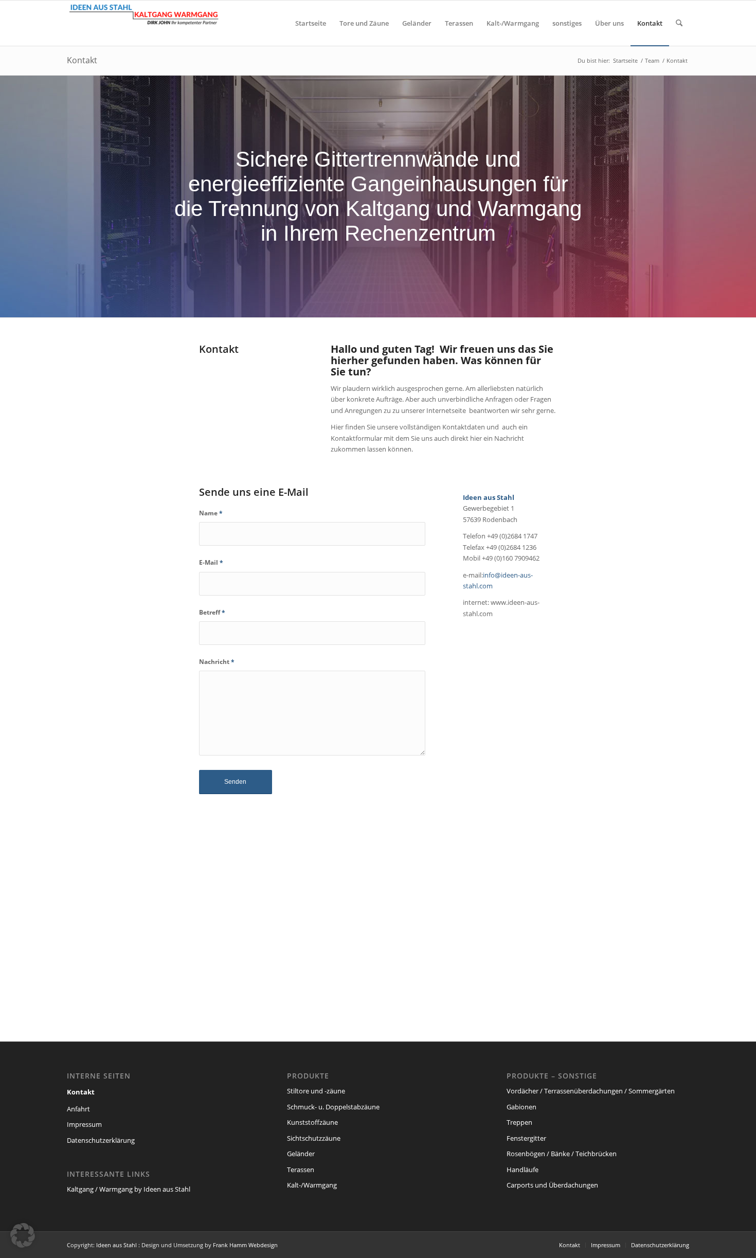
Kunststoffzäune (312, 1122)
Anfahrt (78, 1108)
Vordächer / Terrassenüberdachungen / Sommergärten (591, 1090)
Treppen (519, 1122)
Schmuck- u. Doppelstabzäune (333, 1106)
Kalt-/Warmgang (312, 1185)
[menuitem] (311, 23)
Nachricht (217, 661)
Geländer (301, 1153)
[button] (22, 1235)
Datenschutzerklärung (101, 1140)
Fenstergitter (526, 1138)
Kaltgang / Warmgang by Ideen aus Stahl (128, 1189)
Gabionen (521, 1106)
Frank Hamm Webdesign (245, 1245)
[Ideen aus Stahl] (144, 23)
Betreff (212, 612)
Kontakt (82, 60)
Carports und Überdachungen (552, 1185)
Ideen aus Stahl (116, 1245)
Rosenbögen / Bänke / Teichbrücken (562, 1153)
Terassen (300, 1169)
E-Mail (211, 562)
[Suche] (679, 23)
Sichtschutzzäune (313, 1138)
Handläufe (522, 1169)
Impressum (84, 1124)
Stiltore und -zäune (316, 1090)
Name (211, 513)
